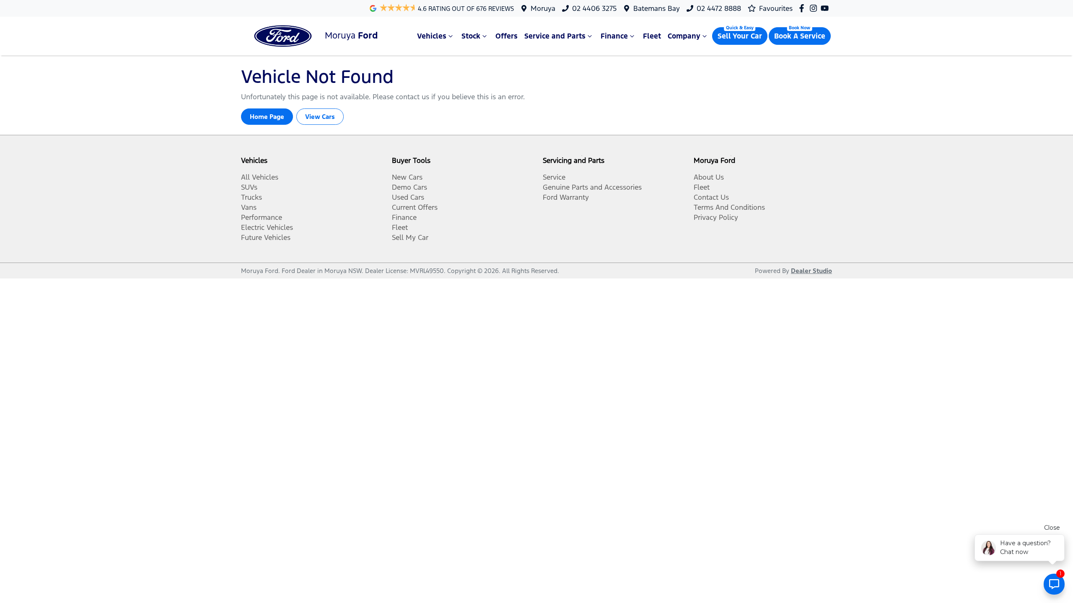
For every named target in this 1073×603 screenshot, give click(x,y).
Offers (506, 36)
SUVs (249, 187)
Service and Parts (555, 36)
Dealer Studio (811, 271)
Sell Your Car (740, 36)
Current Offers (415, 207)
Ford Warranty (566, 197)
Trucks (251, 197)
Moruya (543, 8)
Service (554, 177)
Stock (470, 36)
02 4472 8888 (719, 8)
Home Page (267, 117)
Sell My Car (410, 237)
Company (684, 36)
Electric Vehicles (267, 227)
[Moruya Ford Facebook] (803, 8)
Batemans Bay (656, 8)
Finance (614, 36)
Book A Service (799, 36)
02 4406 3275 (594, 8)
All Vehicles (259, 177)
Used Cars (408, 197)
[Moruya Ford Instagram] (815, 8)
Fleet (652, 36)
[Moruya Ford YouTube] (826, 8)
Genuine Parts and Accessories (592, 187)
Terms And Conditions (729, 207)
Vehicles (431, 36)
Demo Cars (409, 187)
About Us (709, 177)
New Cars (407, 177)
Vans (249, 207)
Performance (261, 217)
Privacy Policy (716, 217)
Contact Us (711, 197)
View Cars (320, 117)
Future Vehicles (265, 237)
